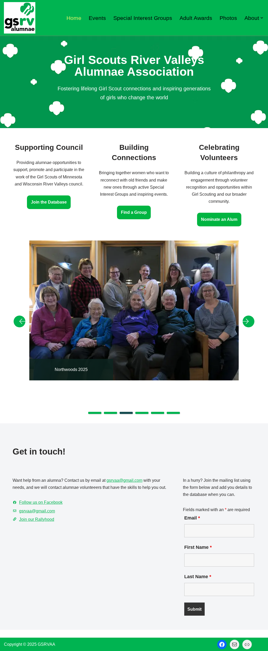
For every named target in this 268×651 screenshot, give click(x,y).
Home (73, 18)
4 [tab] (141, 413)
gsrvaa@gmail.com (124, 480)
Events (97, 18)
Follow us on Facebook (41, 502)
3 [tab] (126, 413)
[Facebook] (222, 644)
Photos (228, 18)
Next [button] (246, 321)
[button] (261, 18)
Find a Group (134, 212)
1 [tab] (94, 413)
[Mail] (234, 644)
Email (192, 518)
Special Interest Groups (142, 18)
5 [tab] (157, 413)
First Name (198, 547)
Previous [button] (21, 321)
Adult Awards (196, 18)
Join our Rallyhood (36, 519)
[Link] (247, 644)
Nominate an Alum (219, 219)
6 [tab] (173, 413)
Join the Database (49, 202)
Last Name (197, 576)
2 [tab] (110, 413)
